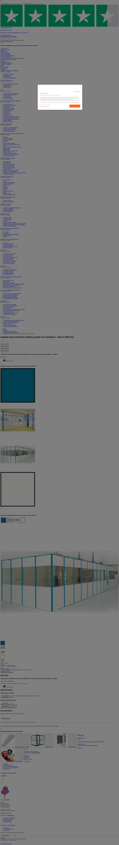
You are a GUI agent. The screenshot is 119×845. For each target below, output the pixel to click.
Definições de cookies (44, 106)
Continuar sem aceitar (77, 91)
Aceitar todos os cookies (75, 106)
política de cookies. (75, 102)
